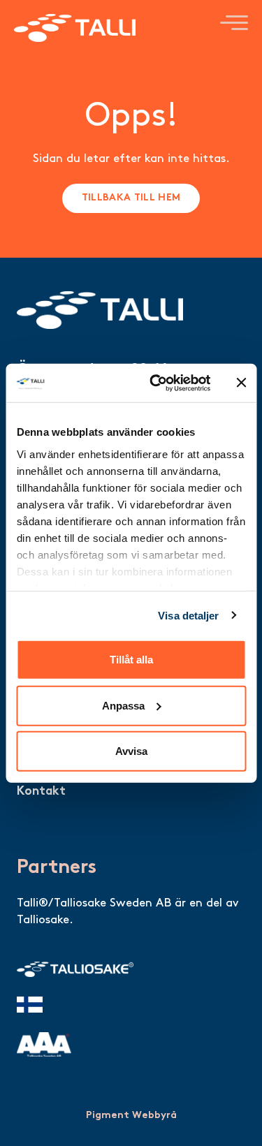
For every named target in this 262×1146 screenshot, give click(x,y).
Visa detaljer (188, 615)
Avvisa (131, 751)
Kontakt (41, 792)
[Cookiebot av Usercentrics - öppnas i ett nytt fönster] (156, 383)
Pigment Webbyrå (131, 1115)
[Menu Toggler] (234, 22)
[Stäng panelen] (241, 383)
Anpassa (123, 705)
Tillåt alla (131, 660)
